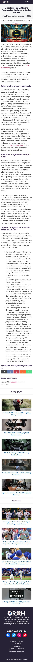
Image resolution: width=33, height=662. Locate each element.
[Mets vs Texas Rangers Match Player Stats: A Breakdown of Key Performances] (16, 558)
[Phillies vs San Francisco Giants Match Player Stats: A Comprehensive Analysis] (16, 538)
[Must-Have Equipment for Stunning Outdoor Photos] (16, 449)
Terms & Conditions (17, 649)
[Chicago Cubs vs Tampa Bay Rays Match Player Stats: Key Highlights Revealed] (16, 578)
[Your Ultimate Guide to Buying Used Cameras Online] (16, 429)
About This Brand (17, 641)
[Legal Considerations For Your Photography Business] (16, 489)
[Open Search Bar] (25, 2)
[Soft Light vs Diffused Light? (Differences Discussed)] (16, 598)
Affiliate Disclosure (17, 651)
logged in (14, 382)
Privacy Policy (17, 646)
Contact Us (17, 644)
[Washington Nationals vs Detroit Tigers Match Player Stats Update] (16, 518)
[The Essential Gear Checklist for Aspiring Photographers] (16, 409)
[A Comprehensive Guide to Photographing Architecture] (16, 469)
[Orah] (7, 2)
